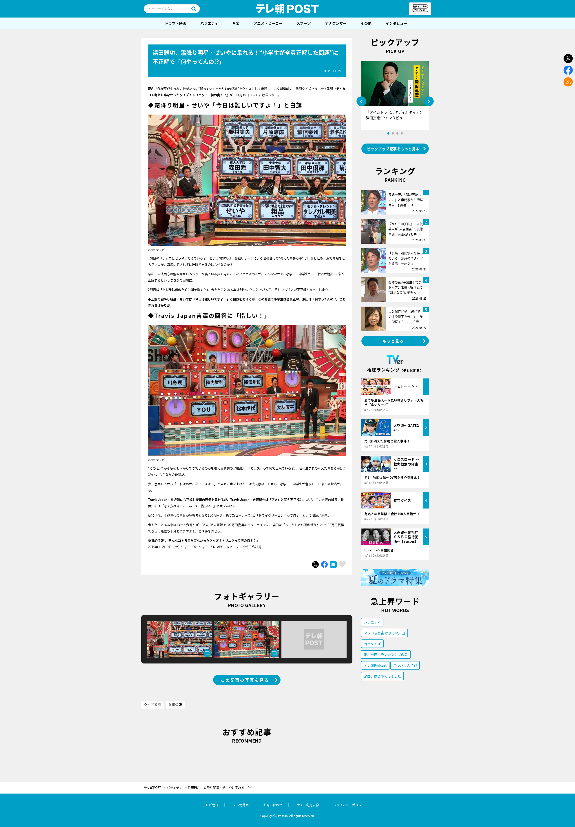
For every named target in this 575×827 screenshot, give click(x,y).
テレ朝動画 (241, 805)
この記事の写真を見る (245, 680)
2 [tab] (393, 133)
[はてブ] (333, 564)
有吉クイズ (372, 643)
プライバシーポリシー (349, 805)
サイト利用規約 (308, 805)
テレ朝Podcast (375, 665)
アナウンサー (336, 23)
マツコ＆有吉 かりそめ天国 (384, 632)
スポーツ (303, 23)
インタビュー (396, 23)
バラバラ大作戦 (405, 665)
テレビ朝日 (210, 805)
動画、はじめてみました (382, 676)
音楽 (235, 23)
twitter (568, 58)
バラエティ (209, 23)
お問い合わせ (272, 805)
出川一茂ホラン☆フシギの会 (386, 654)
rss (568, 81)
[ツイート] (315, 564)
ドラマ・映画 (175, 23)
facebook (568, 70)
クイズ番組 (152, 704)
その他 (366, 23)
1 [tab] (388, 133)
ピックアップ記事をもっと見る (393, 148)
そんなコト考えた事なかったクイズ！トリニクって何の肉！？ (212, 540)
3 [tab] (397, 133)
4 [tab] (402, 133)
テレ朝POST (287, 9)
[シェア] (324, 564)
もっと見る (393, 341)
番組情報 (175, 704)
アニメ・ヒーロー (268, 23)
